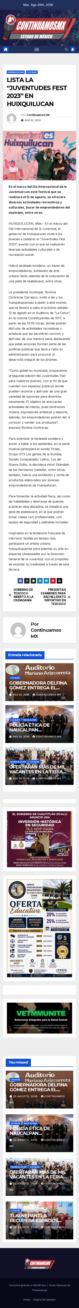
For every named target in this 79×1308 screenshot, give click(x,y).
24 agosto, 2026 (25, 1139)
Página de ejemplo (44, 1299)
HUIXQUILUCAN (16, 72)
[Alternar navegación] (37, 49)
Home (26, 1299)
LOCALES (32, 72)
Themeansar (39, 1290)
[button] (66, 49)
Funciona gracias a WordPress (28, 1285)
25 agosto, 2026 (25, 1096)
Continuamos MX (38, 115)
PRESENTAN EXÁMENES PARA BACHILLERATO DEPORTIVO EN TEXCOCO (53, 597)
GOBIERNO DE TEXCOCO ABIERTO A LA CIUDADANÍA (23, 595)
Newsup (61, 1285)
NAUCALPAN (29, 720)
